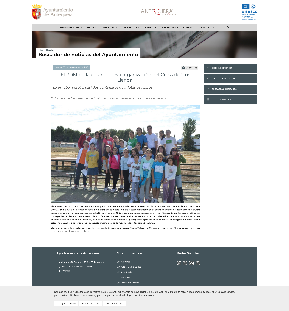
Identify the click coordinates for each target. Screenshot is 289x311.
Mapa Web (126, 278)
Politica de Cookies (130, 283)
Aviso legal (126, 262)
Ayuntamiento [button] (72, 28)
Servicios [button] (132, 28)
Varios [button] (190, 28)
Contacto (206, 27)
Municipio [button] (112, 28)
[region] (144, 298)
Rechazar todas (90, 303)
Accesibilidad (127, 272)
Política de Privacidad (131, 267)
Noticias (150, 27)
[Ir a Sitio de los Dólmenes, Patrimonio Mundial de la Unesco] (249, 12)
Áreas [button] (93, 28)
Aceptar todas (114, 303)
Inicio (40, 50)
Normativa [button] (171, 28)
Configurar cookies (66, 303)
